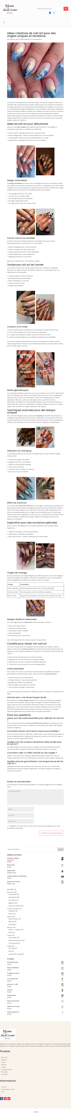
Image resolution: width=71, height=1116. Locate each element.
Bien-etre (4, 1057)
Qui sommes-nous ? (8, 1089)
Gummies (4, 1074)
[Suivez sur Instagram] (5, 1098)
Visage (3, 1067)
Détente (4, 1060)
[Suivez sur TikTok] (8, 1098)
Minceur (4, 1065)
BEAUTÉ (27, 39)
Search (60, 849)
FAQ (2, 1092)
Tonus (3, 1062)
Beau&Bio (4, 1072)
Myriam (12, 39)
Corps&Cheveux (6, 1069)
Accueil (3, 1087)
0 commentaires (36, 39)
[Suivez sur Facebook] (1, 1098)
